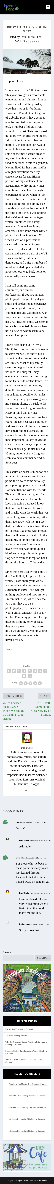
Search (7, 952)
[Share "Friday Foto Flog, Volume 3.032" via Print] (29, 676)
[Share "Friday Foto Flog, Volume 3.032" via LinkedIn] (34, 670)
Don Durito (28, 36)
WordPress (43, 1181)
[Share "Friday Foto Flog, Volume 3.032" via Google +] (19, 670)
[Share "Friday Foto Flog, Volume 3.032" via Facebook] (8, 670)
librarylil (12, 1096)
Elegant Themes (22, 1181)
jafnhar (12, 1119)
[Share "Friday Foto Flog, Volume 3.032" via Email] (24, 676)
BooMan (20, 822)
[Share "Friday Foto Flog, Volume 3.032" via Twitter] (14, 670)
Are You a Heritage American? (17, 1036)
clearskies (12, 1107)
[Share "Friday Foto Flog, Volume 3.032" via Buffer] (40, 670)
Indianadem (24, 924)
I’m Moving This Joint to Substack (19, 1029)
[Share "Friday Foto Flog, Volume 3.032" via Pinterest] (29, 670)
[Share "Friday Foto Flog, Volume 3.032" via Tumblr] (24, 670)
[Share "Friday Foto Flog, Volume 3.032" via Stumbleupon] (45, 670)
